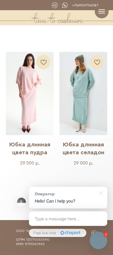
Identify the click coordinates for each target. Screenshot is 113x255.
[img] (65, 5)
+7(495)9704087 (85, 5)
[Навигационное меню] (102, 11)
